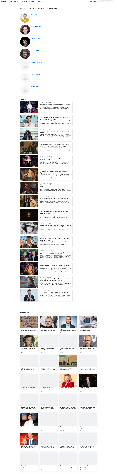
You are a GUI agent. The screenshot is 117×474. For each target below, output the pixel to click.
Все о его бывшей (23, 5)
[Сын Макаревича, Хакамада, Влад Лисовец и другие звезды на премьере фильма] (88, 383)
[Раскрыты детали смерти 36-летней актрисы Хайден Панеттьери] (68, 383)
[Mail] (2, 1)
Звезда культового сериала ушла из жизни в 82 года (55, 225)
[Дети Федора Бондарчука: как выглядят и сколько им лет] (88, 344)
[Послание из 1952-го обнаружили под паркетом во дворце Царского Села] (29, 325)
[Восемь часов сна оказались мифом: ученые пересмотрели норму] (29, 403)
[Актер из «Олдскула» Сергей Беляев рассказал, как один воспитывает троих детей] (68, 442)
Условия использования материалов (101, 473)
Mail (2, 473)
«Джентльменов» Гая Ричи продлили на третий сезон (54, 185)
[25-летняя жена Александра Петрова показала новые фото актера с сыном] (88, 422)
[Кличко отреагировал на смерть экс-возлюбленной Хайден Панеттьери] (29, 442)
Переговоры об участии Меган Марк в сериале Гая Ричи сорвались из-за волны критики (55, 279)
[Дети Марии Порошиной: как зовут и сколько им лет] (29, 344)
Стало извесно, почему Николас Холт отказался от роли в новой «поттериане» (55, 118)
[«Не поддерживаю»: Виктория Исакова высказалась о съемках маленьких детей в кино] (49, 462)
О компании (6, 473)
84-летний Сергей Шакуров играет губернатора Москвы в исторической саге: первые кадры (54, 145)
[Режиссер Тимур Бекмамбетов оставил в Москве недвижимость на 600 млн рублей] (49, 364)
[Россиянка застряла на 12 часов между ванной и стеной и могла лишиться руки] (68, 422)
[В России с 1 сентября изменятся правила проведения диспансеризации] (88, 325)
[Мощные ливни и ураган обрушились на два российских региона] (49, 442)
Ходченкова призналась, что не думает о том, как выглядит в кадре (55, 158)
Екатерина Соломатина (37, 62)
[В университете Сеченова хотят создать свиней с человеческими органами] (68, 403)
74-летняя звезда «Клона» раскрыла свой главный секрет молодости (55, 266)
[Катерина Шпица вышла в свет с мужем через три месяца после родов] (29, 422)
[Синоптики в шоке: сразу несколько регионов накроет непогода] (49, 403)
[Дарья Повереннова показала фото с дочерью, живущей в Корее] (88, 442)
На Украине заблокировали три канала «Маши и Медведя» (54, 172)
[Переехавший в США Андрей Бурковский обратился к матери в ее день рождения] (68, 325)
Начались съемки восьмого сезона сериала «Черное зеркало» (55, 131)
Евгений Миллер (35, 38)
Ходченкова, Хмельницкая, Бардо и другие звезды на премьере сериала (55, 105)
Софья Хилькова (35, 74)
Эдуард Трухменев (36, 50)
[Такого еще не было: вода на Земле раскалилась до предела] (68, 344)
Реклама (10, 473)
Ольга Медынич (35, 14)
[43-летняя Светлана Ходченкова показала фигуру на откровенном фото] (68, 462)
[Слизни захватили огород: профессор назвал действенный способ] (88, 364)
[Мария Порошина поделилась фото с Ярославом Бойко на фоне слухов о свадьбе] (49, 383)
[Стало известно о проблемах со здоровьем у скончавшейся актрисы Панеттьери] (49, 325)
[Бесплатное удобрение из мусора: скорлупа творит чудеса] (88, 462)
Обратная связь (112, 473)
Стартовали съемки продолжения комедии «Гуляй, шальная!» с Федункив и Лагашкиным (55, 252)
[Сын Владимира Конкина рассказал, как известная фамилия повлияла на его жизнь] (49, 422)
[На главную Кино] (5, 1)
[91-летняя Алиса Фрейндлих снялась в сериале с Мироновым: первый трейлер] (29, 383)
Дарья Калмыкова (36, 26)
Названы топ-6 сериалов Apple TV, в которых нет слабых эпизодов (54, 293)
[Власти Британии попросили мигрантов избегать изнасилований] (68, 364)
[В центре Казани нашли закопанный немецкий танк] (29, 364)
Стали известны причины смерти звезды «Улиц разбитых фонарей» (54, 212)
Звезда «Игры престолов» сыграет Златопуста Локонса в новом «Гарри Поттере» (54, 199)
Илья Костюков (35, 86)
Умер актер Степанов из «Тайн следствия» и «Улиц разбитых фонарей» (55, 239)
